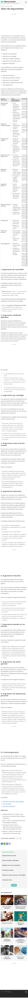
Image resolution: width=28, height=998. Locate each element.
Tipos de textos (7, 804)
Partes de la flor (7, 880)
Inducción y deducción (9, 806)
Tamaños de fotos (7, 870)
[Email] (10, 844)
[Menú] (26, 2)
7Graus (9, 992)
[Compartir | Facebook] (2, 844)
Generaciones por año (9, 856)
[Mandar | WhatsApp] (4, 844)
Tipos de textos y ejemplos (10, 860)
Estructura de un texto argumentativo (13, 801)
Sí (17, 838)
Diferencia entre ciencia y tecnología (13, 875)
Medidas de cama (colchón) (11, 865)
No (20, 838)
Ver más (14, 885)
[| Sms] (7, 844)
